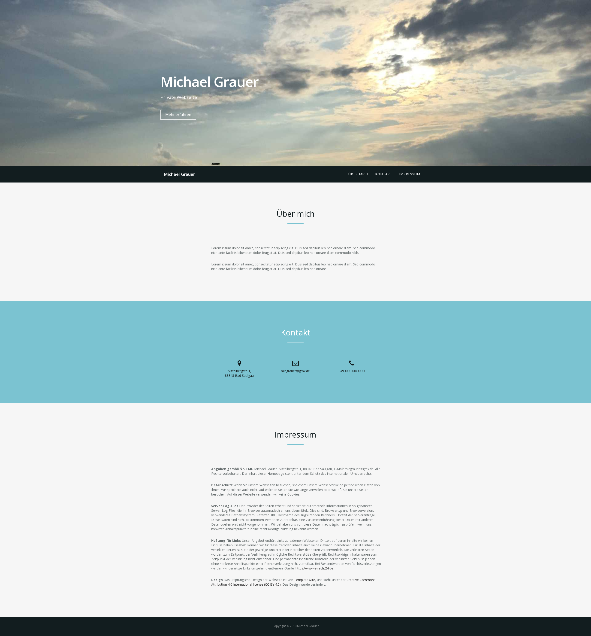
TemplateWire (304, 580)
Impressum (409, 174)
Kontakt (383, 174)
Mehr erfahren (178, 114)
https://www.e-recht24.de (314, 568)
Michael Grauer (179, 174)
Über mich (358, 174)
